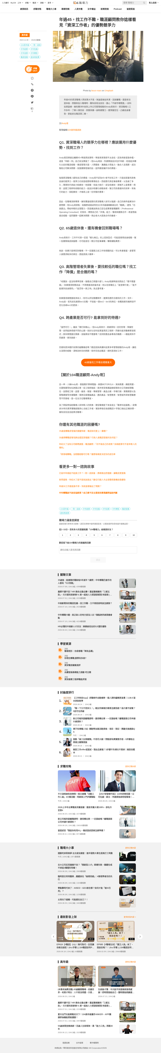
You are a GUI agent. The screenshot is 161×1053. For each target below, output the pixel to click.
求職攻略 (37, 9)
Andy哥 (65, 123)
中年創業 (24, 49)
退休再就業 (35, 57)
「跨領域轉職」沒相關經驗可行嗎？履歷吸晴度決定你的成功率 (87, 454)
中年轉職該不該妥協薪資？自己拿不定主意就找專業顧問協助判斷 (88, 493)
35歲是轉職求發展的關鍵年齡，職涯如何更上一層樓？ (83, 431)
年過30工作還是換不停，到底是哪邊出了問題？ (80, 486)
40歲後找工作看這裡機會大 (98, 362)
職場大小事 (51, 9)
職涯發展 (24, 57)
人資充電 (78, 9)
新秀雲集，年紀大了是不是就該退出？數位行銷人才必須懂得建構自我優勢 (92, 480)
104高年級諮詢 (74, 130)
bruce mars (96, 91)
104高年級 (25, 45)
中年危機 (34, 49)
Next (140, 936)
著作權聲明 (94, 1043)
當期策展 (131, 9)
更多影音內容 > (130, 917)
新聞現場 (105, 9)
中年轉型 (34, 53)
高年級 (25, 35)
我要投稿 (66, 1043)
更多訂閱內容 (130, 766)
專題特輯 (65, 9)
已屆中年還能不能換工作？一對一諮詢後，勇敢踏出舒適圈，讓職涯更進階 (92, 473)
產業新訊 (24, 9)
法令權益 (92, 9)
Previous (53, 936)
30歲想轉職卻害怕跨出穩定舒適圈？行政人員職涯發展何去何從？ (88, 438)
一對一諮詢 (36, 45)
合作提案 (79, 1043)
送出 (98, 560)
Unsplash (109, 91)
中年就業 (24, 53)
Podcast (118, 9)
